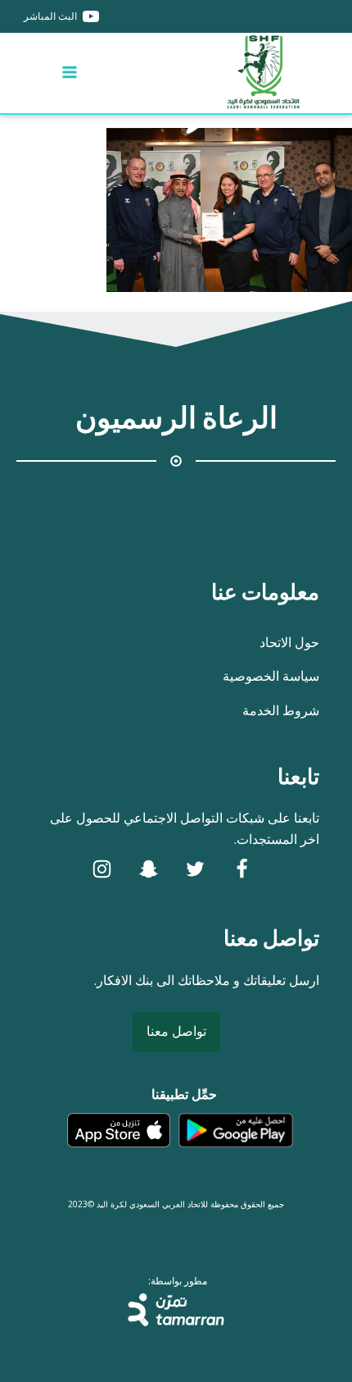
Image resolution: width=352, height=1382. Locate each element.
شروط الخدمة (280, 710)
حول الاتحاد (289, 642)
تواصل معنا (176, 1031)
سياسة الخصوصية (271, 676)
